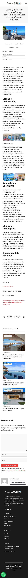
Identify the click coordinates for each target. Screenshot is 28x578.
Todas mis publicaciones (18, 482)
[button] (25, 3)
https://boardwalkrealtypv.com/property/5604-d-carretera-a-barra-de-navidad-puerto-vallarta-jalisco (14, 302)
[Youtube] (8, 509)
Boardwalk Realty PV (8, 286)
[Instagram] (10, 509)
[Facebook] (6, 509)
